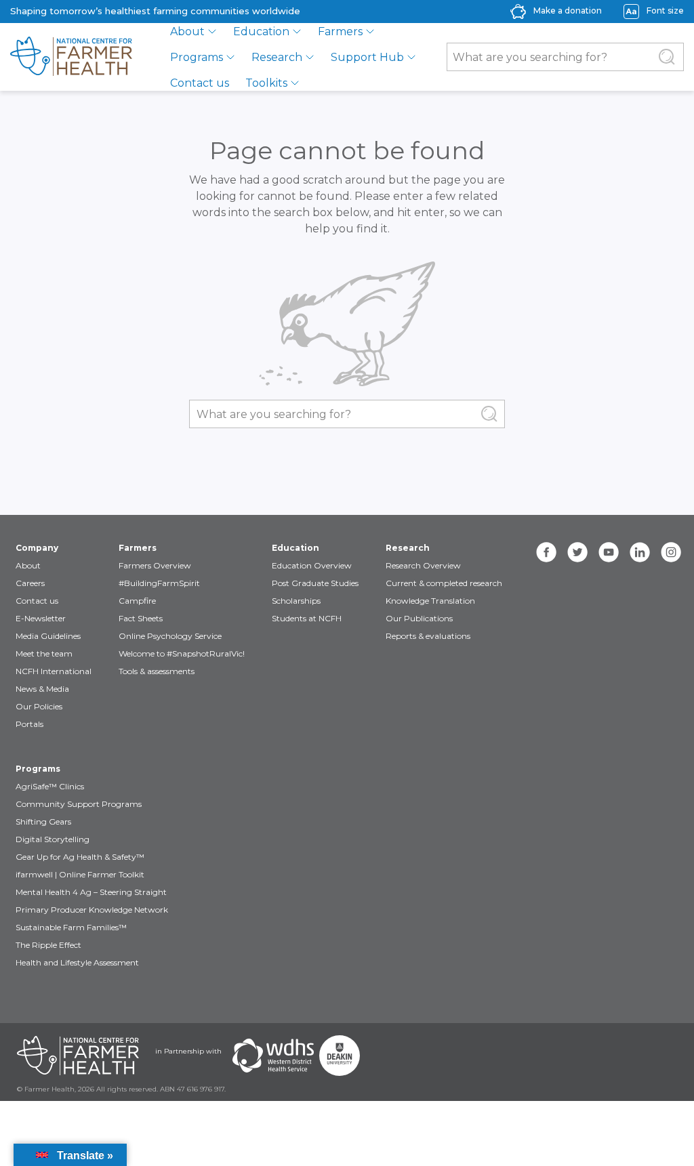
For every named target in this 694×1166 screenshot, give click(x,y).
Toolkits (266, 83)
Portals (29, 724)
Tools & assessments (157, 671)
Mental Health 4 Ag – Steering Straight (91, 892)
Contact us (199, 83)
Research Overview (423, 565)
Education (261, 31)
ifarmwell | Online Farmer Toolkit (80, 874)
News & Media (42, 689)
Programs (196, 57)
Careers (30, 583)
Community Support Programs (79, 804)
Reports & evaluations (428, 636)
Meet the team (44, 653)
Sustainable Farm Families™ (71, 927)
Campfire (137, 601)
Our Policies (39, 706)
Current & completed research (444, 583)
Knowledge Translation (430, 601)
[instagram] (671, 552)
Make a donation (567, 10)
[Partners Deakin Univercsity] (339, 1055)
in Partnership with (188, 1051)
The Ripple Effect (48, 945)
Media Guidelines (48, 636)
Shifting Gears (43, 821)
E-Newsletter (41, 618)
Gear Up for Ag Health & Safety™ (80, 857)
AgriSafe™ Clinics (50, 786)
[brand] (71, 57)
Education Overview (312, 565)
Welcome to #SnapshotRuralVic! (182, 653)
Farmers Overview (155, 565)
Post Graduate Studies (315, 583)
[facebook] (546, 552)
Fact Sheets (141, 618)
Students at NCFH (307, 618)
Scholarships (296, 601)
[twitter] (577, 552)
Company (37, 548)
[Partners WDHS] (273, 1055)
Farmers (340, 31)
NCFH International (53, 671)
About (187, 31)
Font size (665, 10)
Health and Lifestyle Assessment (77, 962)
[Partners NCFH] (78, 1055)
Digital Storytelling (52, 839)
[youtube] (608, 552)
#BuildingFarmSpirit (159, 583)
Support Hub (367, 57)
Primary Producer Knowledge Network (92, 909)
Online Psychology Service (170, 636)
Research (276, 57)
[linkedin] (640, 552)
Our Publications (419, 618)
